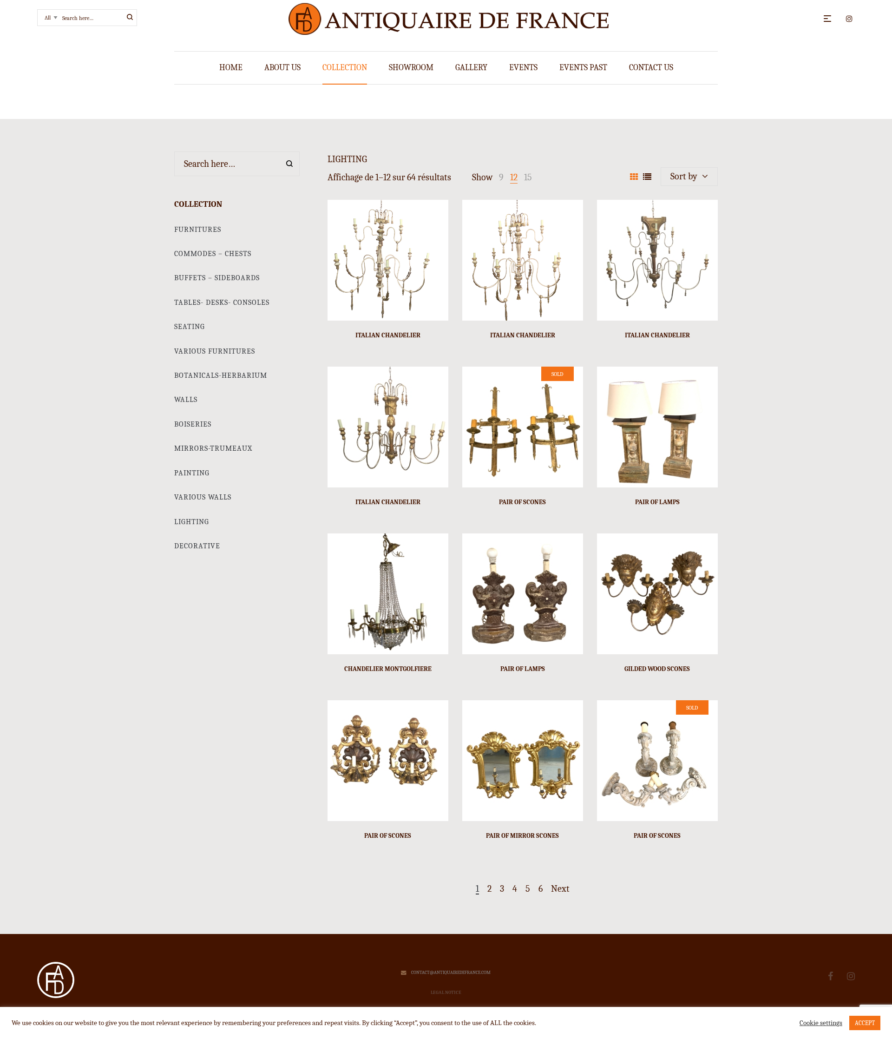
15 (528, 177)
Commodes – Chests (212, 254)
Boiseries (192, 424)
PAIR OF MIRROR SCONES (522, 836)
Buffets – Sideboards (217, 278)
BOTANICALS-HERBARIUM (220, 375)
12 (514, 177)
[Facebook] (830, 976)
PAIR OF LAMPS (657, 502)
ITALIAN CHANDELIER (387, 335)
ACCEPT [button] (865, 1022)
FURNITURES (197, 229)
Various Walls (202, 497)
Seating (189, 326)
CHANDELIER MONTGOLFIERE (388, 669)
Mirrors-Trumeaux (213, 448)
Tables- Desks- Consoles (221, 302)
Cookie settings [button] (821, 1023)
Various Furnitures (214, 351)
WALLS (185, 399)
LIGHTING (191, 522)
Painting (192, 473)
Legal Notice (446, 992)
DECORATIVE (197, 546)
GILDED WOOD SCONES (657, 669)
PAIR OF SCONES (522, 502)
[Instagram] (851, 976)
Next (560, 889)
